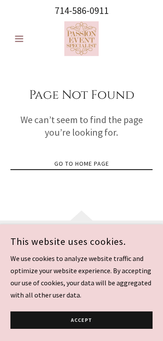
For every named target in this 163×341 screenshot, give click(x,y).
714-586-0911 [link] (82, 10)
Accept (81, 320)
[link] (81, 38)
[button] (21, 38)
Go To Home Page (81, 163)
